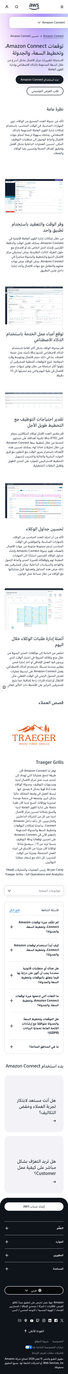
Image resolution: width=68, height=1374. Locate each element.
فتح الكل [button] (14, 910)
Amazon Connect (53, 36)
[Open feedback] (4, 687)
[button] (51, 22)
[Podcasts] (25, 1321)
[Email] (19, 1321)
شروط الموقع (42, 1341)
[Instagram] (43, 1321)
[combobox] (34, 891)
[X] (61, 1321)
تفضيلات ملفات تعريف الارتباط (47, 1353)
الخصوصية (57, 1341)
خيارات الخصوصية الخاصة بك (47, 1347)
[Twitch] (37, 1321)
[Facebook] (55, 1321)
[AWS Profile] (7, 7)
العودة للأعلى (36, 1331)
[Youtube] (31, 1321)
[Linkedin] (49, 1321)
